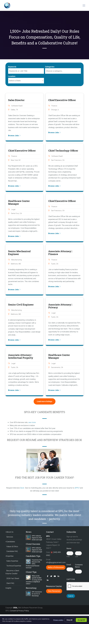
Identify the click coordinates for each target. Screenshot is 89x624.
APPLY (77, 488)
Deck (22, 488)
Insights (8, 588)
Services (9, 537)
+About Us (9, 532)
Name (70, 548)
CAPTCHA (71, 579)
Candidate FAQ (12, 551)
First (68, 556)
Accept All (81, 620)
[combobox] (63, 71)
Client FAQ (10, 583)
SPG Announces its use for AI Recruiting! (37, 594)
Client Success (33, 544)
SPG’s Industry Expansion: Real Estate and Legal (37, 537)
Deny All (69, 620)
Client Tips (31, 572)
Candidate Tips (33, 556)
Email (70, 565)
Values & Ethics (12, 546)
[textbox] (63, 71)
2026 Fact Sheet (12, 578)
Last (76, 556)
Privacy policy (58, 620)
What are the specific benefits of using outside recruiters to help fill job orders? (34, 579)
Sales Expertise (12, 561)
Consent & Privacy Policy (19, 611)
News (28, 532)
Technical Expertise (13, 566)
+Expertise (9, 556)
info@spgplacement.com (56, 562)
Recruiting (31, 588)
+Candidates (10, 542)
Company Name (78, 566)
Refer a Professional (56, 567)
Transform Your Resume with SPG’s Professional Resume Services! (34, 564)
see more (32, 422)
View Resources (54, 591)
